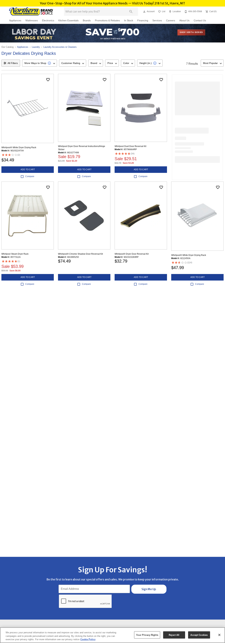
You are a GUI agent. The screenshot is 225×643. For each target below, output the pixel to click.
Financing (142, 20)
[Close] (219, 635)
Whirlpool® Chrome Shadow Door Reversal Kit (80, 254)
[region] (112, 635)
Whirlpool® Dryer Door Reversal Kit (132, 254)
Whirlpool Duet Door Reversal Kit (130, 146)
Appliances (15, 20)
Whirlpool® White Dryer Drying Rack (18, 147)
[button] (144, 12)
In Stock (128, 20)
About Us (184, 20)
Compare (29, 176)
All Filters (13, 63)
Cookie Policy (87, 639)
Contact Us (200, 20)
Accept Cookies (199, 634)
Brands (87, 20)
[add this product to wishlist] (48, 79)
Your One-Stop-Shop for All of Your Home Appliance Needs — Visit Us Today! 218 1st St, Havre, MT (112, 3)
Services (157, 20)
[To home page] (31, 11)
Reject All (174, 634)
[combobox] (39, 63)
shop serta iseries (191, 32)
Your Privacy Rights (147, 634)
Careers (170, 20)
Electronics (48, 20)
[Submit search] (131, 11)
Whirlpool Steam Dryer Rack (14, 254)
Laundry (36, 47)
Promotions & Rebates (107, 20)
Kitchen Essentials (68, 20)
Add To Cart (28, 169)
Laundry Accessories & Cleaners (60, 47)
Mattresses (31, 20)
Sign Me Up (149, 589)
